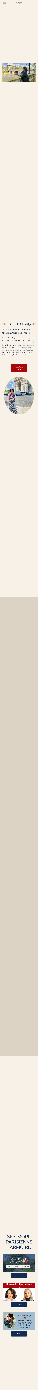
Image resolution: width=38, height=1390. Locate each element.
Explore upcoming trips (19, 367)
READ (19, 1334)
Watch (19, 1276)
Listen (19, 1305)
